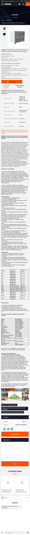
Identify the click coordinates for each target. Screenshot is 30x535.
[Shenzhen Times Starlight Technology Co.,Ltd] (8, 4)
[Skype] (4, 429)
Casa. (2, 20)
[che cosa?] (8, 429)
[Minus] (28, 498)
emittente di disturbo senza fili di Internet (12, 412)
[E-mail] (12, 429)
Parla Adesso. (15, 434)
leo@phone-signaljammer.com (10, 1)
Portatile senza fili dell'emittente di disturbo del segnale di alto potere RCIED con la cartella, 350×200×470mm (8, 491)
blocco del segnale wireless (9, 405)
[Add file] (2, 532)
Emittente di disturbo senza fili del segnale (12, 23)
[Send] (27, 532)
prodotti (8, 20)
